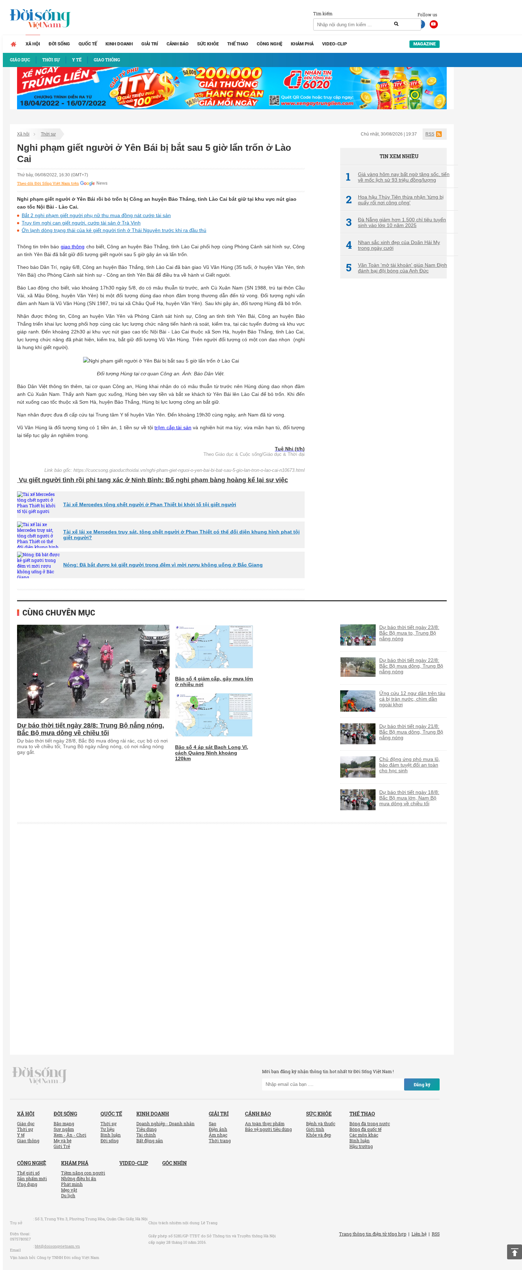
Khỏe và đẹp (318, 1135)
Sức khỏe (208, 43)
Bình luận (110, 1135)
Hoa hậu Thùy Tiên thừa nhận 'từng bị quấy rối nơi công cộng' (395, 199)
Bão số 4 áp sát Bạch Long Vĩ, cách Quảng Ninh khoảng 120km (211, 752)
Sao (212, 1123)
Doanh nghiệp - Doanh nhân (165, 1123)
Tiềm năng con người (83, 1173)
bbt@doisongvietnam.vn (57, 1246)
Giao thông (28, 1140)
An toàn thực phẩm (264, 1123)
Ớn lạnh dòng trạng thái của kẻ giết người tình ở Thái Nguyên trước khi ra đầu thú (114, 230)
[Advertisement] (393, 402)
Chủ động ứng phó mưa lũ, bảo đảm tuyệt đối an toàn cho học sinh (409, 764)
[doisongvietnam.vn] (39, 1075)
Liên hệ (419, 1234)
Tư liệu (107, 1129)
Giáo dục (25, 1123)
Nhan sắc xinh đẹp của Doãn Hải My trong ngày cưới (393, 245)
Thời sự (48, 134)
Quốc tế (87, 43)
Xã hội (33, 43)
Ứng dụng (27, 1184)
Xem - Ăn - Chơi (70, 1135)
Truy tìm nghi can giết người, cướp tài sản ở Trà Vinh (81, 223)
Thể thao (237, 43)
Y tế (21, 1135)
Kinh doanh (119, 43)
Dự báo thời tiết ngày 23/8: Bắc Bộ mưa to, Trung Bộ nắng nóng (409, 632)
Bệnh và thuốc (320, 1123)
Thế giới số (28, 1173)
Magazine (424, 43)
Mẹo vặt (69, 1190)
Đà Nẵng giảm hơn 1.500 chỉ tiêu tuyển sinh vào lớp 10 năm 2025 (396, 222)
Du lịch (68, 1195)
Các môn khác (363, 1135)
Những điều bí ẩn (78, 1178)
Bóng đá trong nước (369, 1123)
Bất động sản (149, 1140)
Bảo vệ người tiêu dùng (268, 1129)
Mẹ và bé (62, 1140)
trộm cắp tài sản (172, 427)
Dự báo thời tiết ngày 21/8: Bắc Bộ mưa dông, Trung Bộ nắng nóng (411, 731)
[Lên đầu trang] (514, 1251)
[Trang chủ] (13, 44)
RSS (429, 134)
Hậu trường (361, 1146)
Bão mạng (64, 1123)
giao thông (73, 246)
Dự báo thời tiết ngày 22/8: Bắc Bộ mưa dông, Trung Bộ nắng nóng (411, 665)
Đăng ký (422, 1084)
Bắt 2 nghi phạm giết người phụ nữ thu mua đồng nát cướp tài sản (96, 215)
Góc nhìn (174, 1163)
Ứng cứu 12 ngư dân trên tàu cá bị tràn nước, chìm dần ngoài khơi (412, 698)
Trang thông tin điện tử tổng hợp (372, 1234)
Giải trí (149, 43)
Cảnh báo (178, 43)
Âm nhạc (218, 1135)
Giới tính (315, 1129)
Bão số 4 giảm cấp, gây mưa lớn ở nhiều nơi (214, 681)
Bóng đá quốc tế (365, 1129)
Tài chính (146, 1135)
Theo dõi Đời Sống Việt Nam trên (48, 183)
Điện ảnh (218, 1129)
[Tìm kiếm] (396, 24)
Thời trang (220, 1140)
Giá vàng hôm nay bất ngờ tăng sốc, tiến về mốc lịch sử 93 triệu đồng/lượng (398, 177)
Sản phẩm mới (32, 1178)
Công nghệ (269, 43)
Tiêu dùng (146, 1129)
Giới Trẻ (62, 1146)
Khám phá (302, 43)
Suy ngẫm (64, 1129)
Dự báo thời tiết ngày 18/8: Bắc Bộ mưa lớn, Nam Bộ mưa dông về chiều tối (409, 797)
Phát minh (72, 1184)
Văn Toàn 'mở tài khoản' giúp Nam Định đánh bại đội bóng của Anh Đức (396, 268)
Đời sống (59, 43)
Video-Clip (334, 43)
